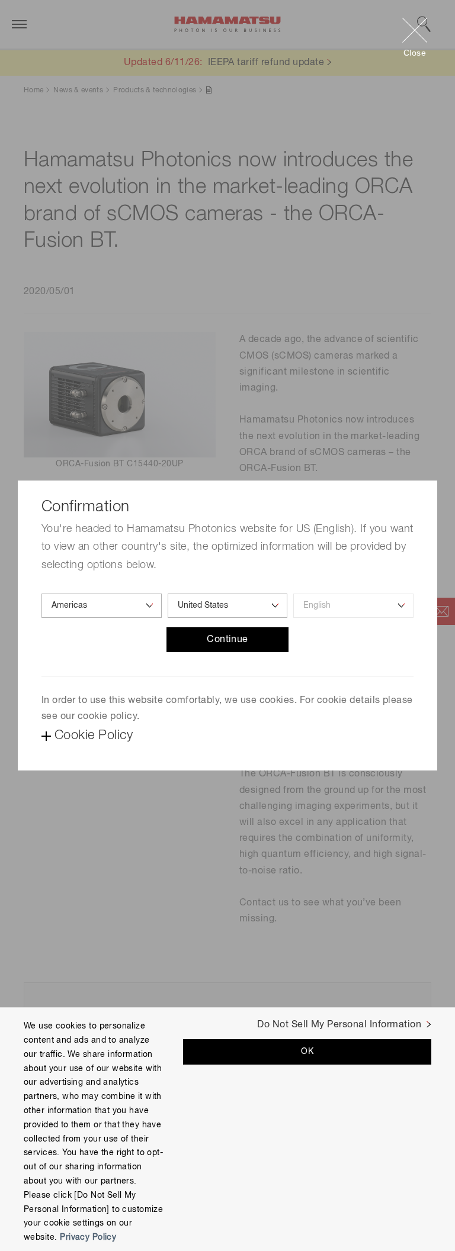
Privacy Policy (88, 1237)
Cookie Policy (94, 735)
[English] (353, 606)
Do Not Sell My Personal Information (339, 1025)
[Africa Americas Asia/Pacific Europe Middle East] (101, 606)
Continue (227, 639)
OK (307, 1051)
